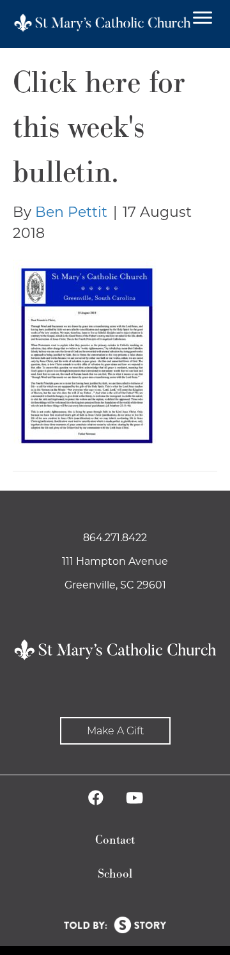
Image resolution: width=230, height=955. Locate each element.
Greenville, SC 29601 (115, 585)
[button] (115, 731)
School (115, 874)
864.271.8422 (115, 538)
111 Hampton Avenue (115, 561)
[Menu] (202, 18)
